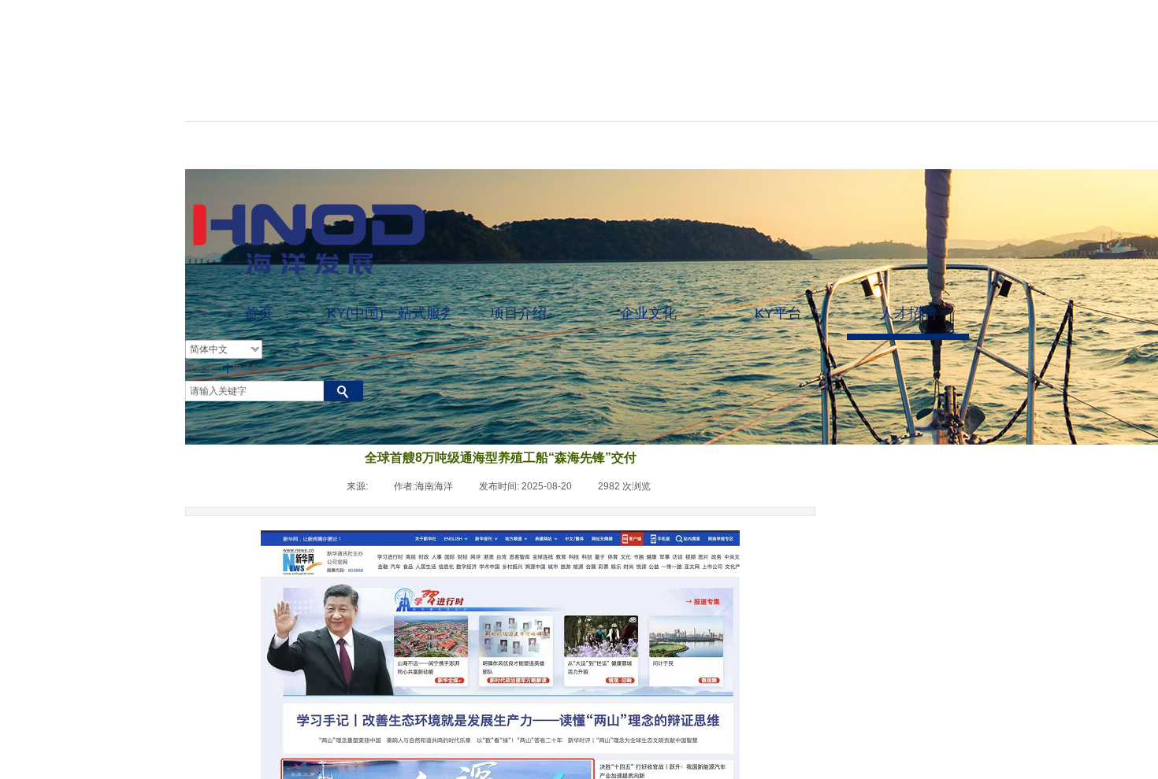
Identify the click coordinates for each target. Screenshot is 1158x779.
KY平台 (778, 313)
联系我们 (204, 368)
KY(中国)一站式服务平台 (388, 313)
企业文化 (648, 313)
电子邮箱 (251, 368)
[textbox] (254, 391)
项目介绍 (518, 313)
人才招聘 (908, 313)
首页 (258, 313)
